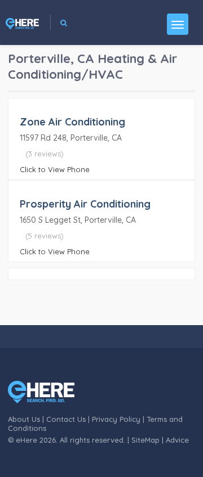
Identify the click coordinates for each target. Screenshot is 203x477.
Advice (177, 439)
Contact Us (66, 419)
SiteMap (145, 439)
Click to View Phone (55, 169)
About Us (24, 419)
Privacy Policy (116, 419)
